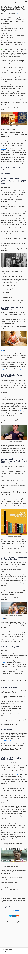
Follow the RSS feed (7, 949)
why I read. (16, 774)
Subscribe (17, 13)
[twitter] (10, 916)
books (8, 13)
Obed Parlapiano (14, 2)
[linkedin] (15, 916)
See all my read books (8, 951)
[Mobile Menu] (26, 2)
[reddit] (17, 916)
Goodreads (4, 662)
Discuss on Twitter (14, 910)
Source (2, 273)
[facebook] (13, 916)
